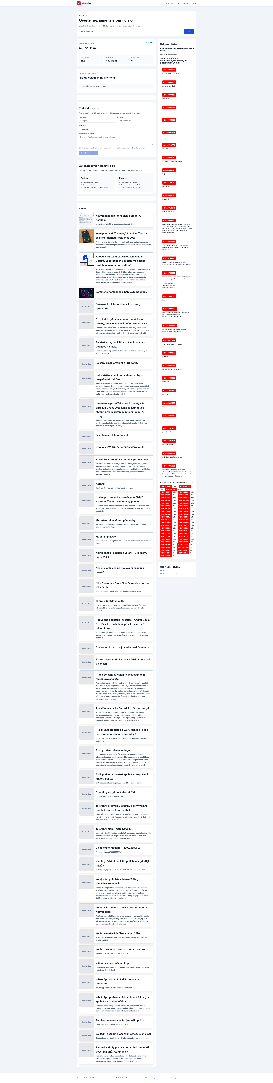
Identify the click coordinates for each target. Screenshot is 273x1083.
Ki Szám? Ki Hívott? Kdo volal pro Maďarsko (123, 459)
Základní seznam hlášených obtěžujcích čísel (123, 1033)
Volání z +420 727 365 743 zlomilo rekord (120, 949)
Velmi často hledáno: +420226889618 (118, 847)
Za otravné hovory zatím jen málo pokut (120, 1020)
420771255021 (184, 506)
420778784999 (166, 486)
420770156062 (184, 509)
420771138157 (166, 550)
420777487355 (184, 536)
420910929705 (166, 525)
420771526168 (184, 531)
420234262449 (184, 500)
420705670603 (184, 528)
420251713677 (184, 533)
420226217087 (166, 542)
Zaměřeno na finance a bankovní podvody (121, 291)
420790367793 (185, 486)
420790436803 (166, 500)
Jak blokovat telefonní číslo (112, 435)
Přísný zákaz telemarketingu (113, 750)
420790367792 (166, 495)
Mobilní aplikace (106, 536)
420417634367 (166, 547)
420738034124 (166, 517)
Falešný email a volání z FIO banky (117, 362)
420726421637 (184, 495)
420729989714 (184, 497)
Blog (177, 3)
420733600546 (166, 514)
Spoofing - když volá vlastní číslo (116, 792)
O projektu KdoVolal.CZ (110, 601)
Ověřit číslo (170, 3)
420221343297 (166, 556)
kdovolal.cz (125, 1078)
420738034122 (184, 503)
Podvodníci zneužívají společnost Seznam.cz (123, 647)
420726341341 (166, 497)
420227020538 (184, 514)
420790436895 (184, 522)
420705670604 (183, 547)
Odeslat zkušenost (88, 153)
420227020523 (166, 506)
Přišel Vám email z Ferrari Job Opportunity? (122, 708)
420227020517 (184, 511)
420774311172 (183, 553)
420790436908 (166, 553)
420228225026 (184, 517)
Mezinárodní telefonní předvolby (115, 520)
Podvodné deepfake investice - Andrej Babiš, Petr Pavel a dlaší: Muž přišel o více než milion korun (123, 624)
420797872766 (166, 503)
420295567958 (166, 544)
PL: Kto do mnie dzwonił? (168, 574)
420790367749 (184, 520)
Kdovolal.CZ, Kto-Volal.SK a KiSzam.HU (120, 447)
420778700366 (166, 533)
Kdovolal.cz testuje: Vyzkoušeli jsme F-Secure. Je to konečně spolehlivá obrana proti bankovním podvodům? (120, 261)
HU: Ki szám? (164, 571)
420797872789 (184, 525)
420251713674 (166, 531)
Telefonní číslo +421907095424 (114, 828)
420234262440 (166, 522)
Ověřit (189, 31)
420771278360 (184, 492)
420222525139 (166, 520)
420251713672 (183, 544)
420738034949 (184, 539)
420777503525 (166, 536)
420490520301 (166, 509)
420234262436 (166, 539)
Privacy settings (150, 1078)
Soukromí (185, 3)
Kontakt (193, 3)
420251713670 (166, 511)
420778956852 (166, 528)
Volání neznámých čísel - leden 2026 (118, 933)
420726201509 (171, 489)
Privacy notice (175, 1078)
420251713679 (183, 550)
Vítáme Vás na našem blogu (113, 963)
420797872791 (184, 542)
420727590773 (166, 492)
